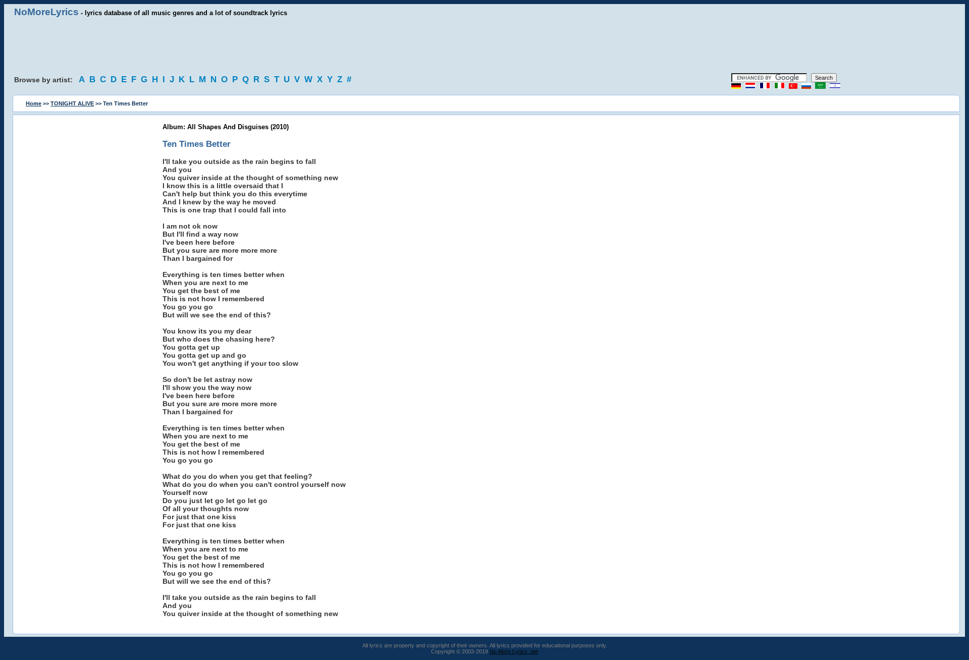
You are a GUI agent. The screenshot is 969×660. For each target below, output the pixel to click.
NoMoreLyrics (46, 12)
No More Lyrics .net (514, 651)
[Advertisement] (484, 45)
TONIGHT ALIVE (72, 103)
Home (33, 103)
